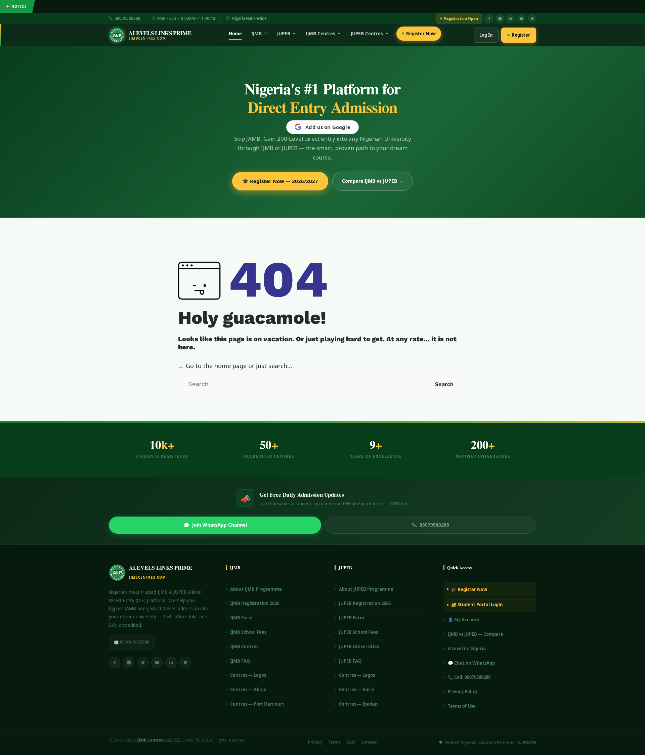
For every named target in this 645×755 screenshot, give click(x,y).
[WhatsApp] (532, 18)
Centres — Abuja (248, 689)
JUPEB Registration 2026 (365, 603)
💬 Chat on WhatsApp (471, 663)
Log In (486, 35)
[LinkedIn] (171, 662)
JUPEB (283, 34)
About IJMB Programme (256, 589)
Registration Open (461, 18)
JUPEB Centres (367, 34)
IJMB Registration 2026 (254, 603)
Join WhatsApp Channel (219, 525)
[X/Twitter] (511, 18)
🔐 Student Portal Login (477, 605)
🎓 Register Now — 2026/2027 (280, 181)
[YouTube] (521, 18)
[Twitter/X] (142, 662)
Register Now (421, 34)
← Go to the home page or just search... (235, 366)
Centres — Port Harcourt (257, 704)
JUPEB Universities (359, 646)
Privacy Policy (462, 692)
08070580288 (127, 18)
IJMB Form (241, 618)
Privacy (315, 742)
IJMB (256, 34)
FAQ (351, 742)
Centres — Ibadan (358, 704)
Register (521, 35)
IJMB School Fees (248, 632)
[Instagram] (500, 18)
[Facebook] (489, 18)
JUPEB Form (351, 618)
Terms (335, 742)
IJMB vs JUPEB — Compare (475, 634)
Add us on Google (327, 127)
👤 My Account (464, 620)
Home (235, 34)
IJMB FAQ (240, 661)
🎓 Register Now (469, 589)
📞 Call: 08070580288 (469, 677)
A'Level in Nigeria (467, 649)
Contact (369, 742)
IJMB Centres (320, 34)
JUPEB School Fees (358, 632)
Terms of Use (462, 706)
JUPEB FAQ (350, 661)
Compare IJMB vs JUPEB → (372, 181)
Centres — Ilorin (357, 689)
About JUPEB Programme (366, 589)
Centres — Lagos (248, 675)
